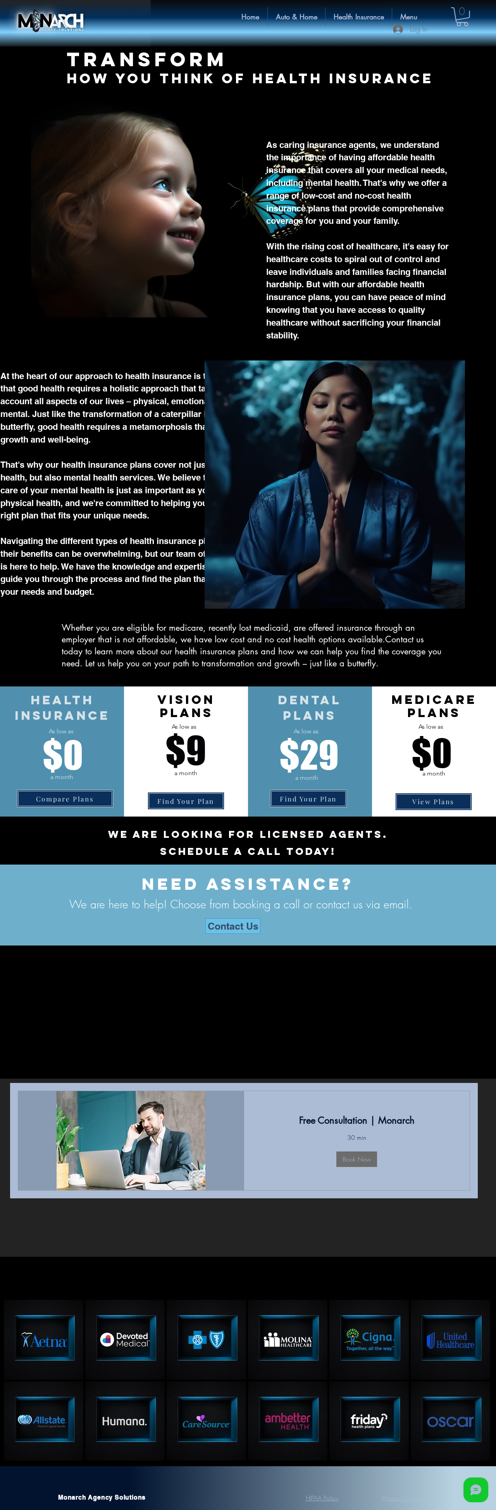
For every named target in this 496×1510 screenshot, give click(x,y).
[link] (357, 1120)
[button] (359, 16)
